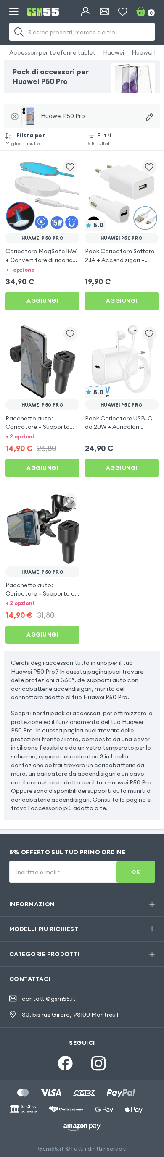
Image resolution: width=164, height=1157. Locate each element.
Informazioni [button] (33, 904)
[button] (42, 269)
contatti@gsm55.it (49, 998)
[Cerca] (19, 32)
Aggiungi (42, 300)
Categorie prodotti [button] (44, 954)
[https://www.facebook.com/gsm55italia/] (65, 1063)
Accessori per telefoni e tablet (52, 52)
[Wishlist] (122, 11)
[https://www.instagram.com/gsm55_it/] (98, 1063)
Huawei (113, 52)
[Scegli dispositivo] (149, 117)
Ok (136, 871)
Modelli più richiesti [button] (44, 929)
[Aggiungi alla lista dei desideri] (70, 167)
